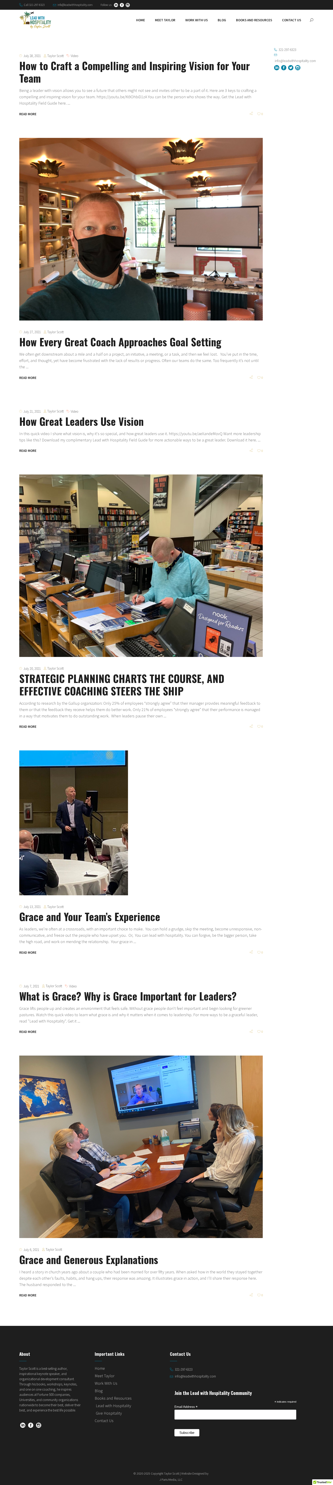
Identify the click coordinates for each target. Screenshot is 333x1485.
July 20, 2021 (32, 668)
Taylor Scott (55, 56)
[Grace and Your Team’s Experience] (73, 822)
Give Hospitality (109, 1413)
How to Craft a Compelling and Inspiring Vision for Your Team (134, 72)
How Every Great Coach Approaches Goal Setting (120, 341)
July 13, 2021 (32, 907)
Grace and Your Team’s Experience (89, 916)
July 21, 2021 (32, 411)
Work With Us (106, 1383)
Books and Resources (113, 1398)
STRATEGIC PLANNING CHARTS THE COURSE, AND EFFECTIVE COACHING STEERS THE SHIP (121, 684)
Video (74, 56)
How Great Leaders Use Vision (81, 421)
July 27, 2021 (32, 332)
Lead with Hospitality (113, 1405)
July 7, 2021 (31, 986)
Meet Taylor (104, 1375)
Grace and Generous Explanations (88, 1259)
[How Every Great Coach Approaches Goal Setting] (141, 229)
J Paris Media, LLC (170, 1480)
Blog (99, 1390)
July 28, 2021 (32, 56)
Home (100, 1368)
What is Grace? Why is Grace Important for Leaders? (128, 996)
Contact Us (104, 1420)
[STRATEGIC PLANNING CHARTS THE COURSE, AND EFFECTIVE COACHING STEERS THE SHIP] (141, 565)
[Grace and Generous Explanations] (141, 1147)
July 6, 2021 (31, 1250)
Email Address (186, 1407)
